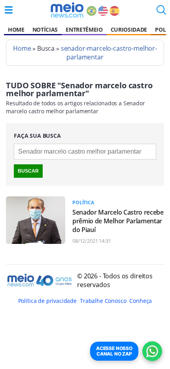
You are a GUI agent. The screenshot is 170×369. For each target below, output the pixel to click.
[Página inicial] (67, 10)
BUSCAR (28, 171)
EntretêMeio (84, 29)
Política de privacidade (47, 300)
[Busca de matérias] (161, 12)
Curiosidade (129, 29)
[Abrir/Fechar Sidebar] (8, 10)
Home (16, 29)
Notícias (45, 29)
